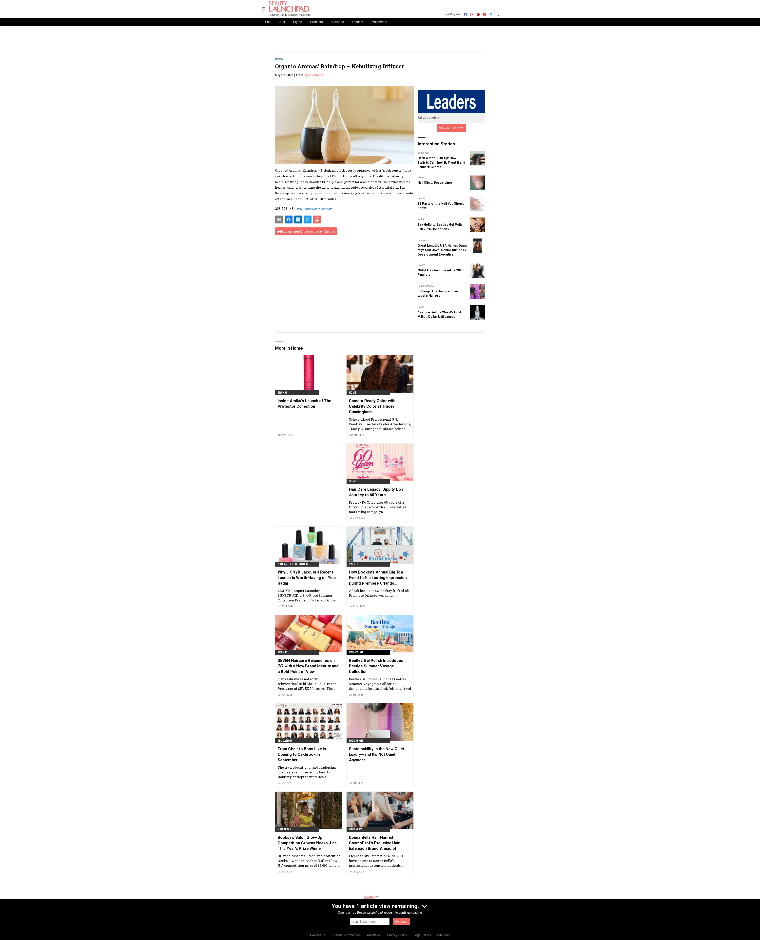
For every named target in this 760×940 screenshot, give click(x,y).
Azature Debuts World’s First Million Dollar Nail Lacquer (439, 314)
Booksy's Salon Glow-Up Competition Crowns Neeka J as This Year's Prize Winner (307, 843)
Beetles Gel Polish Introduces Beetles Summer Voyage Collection (376, 666)
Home (279, 58)
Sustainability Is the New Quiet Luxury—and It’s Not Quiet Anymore (376, 754)
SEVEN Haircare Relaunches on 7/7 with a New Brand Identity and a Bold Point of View (308, 666)
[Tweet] (308, 219)
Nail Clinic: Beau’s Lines (435, 182)
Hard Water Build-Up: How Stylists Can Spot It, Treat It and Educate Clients (441, 162)
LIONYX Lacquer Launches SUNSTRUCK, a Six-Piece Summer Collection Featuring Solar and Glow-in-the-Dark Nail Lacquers (307, 595)
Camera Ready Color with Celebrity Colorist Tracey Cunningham (372, 406)
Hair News (423, 240)
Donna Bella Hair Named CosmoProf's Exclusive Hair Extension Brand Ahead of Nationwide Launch (374, 843)
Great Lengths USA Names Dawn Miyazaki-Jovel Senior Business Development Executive (442, 250)
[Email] (279, 219)
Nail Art (422, 219)
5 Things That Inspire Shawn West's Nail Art (439, 293)
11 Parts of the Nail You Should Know (441, 206)
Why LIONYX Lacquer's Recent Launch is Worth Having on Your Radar (307, 578)
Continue (401, 921)
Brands (283, 392)
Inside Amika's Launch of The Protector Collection (304, 403)
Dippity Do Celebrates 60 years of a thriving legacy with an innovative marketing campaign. (378, 507)
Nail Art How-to (426, 286)
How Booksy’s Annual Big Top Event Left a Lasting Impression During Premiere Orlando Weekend (378, 578)
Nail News (284, 829)
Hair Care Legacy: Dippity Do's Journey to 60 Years (376, 492)
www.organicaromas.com (314, 209)
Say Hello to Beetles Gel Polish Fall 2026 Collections (441, 227)
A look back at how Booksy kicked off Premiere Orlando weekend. (379, 593)
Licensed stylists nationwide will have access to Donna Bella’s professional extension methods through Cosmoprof (376, 860)
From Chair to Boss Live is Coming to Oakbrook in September (302, 754)
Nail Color (356, 652)
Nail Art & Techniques (293, 564)
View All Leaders (451, 128)
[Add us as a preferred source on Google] (317, 219)
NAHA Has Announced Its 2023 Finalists (441, 272)
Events (421, 265)
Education (423, 152)
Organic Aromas (314, 75)
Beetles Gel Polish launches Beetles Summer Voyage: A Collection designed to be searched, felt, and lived (380, 684)
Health (421, 198)
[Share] (289, 219)
